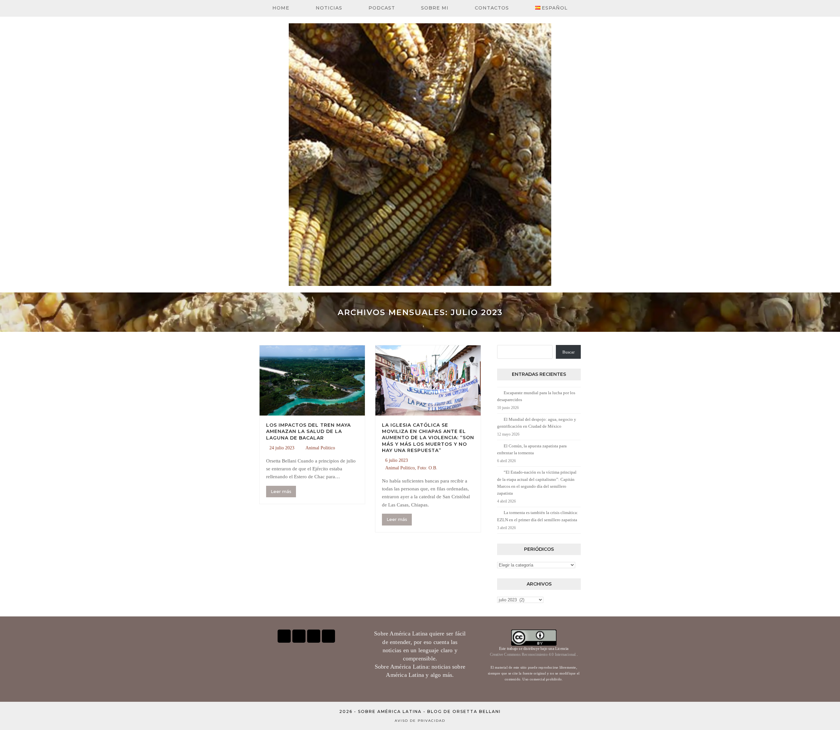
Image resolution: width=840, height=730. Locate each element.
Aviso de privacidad (420, 721)
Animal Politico (320, 447)
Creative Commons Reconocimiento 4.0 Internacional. (533, 654)
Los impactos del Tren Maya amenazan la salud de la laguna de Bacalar (308, 431)
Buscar (568, 352)
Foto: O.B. (427, 467)
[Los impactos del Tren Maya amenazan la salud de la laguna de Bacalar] (312, 379)
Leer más (281, 491)
